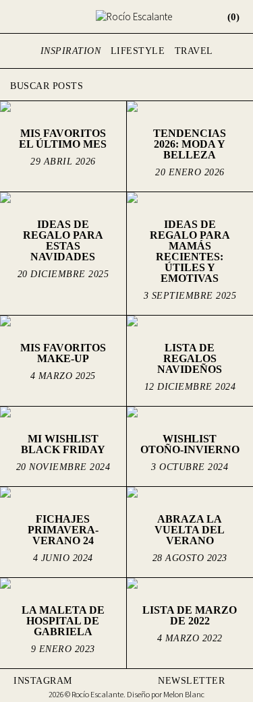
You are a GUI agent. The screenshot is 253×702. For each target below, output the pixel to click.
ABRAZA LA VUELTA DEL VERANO (189, 529)
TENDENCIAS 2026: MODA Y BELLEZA (189, 143)
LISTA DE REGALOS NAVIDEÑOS (189, 358)
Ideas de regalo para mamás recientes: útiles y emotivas (190, 251)
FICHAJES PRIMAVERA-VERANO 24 (63, 529)
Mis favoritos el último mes (63, 138)
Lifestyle (138, 51)
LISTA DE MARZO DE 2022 (189, 615)
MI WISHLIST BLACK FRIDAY (63, 444)
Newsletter (191, 681)
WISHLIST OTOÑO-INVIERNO (190, 444)
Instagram (42, 681)
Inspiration (70, 51)
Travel (194, 51)
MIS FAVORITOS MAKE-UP (63, 353)
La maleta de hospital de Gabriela (63, 620)
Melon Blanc (183, 694)
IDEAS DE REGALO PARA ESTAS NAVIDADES (63, 240)
